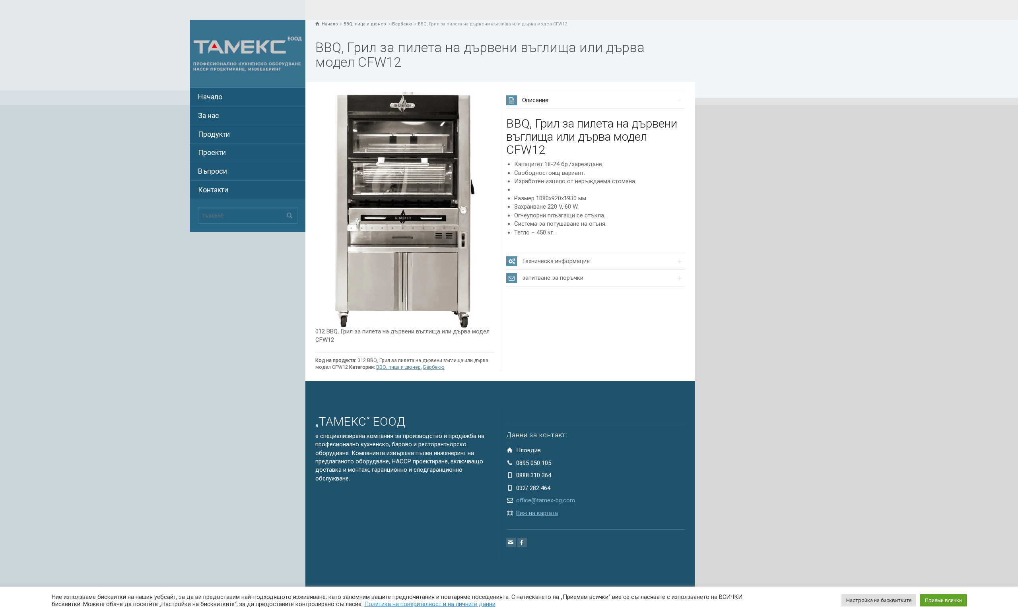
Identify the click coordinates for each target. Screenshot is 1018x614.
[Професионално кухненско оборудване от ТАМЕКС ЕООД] (247, 53)
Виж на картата (537, 513)
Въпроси (212, 171)
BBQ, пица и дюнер (398, 367)
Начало (210, 97)
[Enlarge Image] (404, 209)
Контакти (213, 190)
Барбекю (434, 367)
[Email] (511, 542)
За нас (208, 115)
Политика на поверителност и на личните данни (429, 604)
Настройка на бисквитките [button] (878, 600)
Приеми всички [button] (943, 600)
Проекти (212, 152)
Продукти (214, 134)
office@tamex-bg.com (545, 500)
